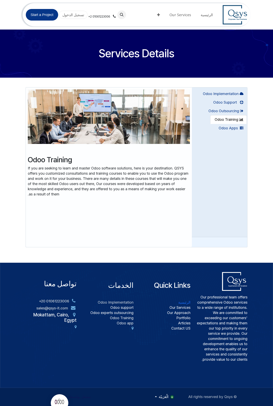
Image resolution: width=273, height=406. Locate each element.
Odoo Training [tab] (226, 119)
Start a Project (42, 15)
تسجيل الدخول (73, 14)
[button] (121, 14)
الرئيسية (184, 302)
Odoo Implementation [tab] (221, 94)
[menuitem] (207, 15)
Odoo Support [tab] (226, 102)
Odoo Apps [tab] (229, 128)
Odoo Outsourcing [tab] (224, 111)
